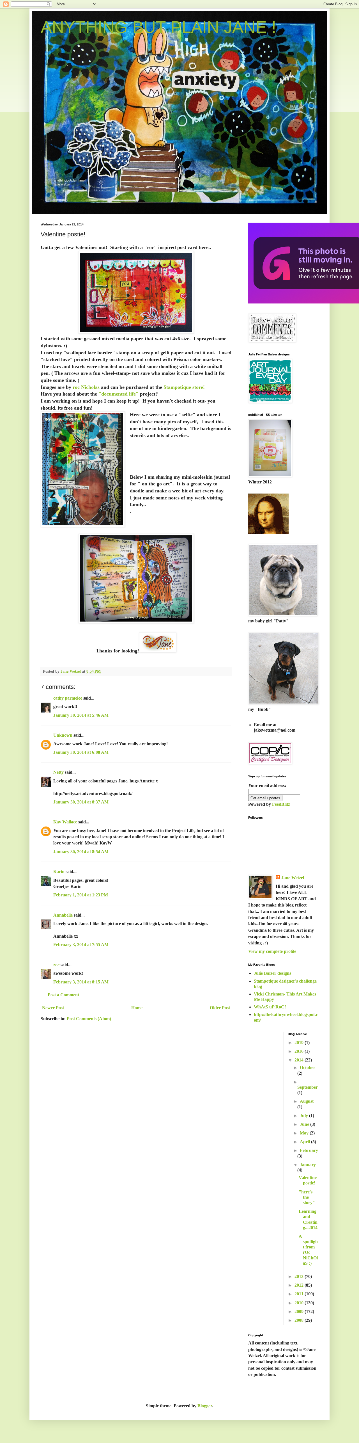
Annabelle (63, 915)
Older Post (220, 1007)
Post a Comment (63, 994)
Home (136, 1007)
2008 (299, 1320)
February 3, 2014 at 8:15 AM (81, 981)
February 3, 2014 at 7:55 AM (81, 944)
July (304, 1115)
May (305, 1133)
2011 (299, 1293)
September (307, 1087)
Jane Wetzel (292, 877)
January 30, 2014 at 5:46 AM (81, 715)
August (307, 1101)
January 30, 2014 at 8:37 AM (81, 802)
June (305, 1124)
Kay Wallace (65, 821)
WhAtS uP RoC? (270, 1006)
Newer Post (53, 1007)
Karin (59, 871)
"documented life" (118, 394)
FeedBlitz (281, 804)
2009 (299, 1311)
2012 (299, 1285)
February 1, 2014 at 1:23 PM (80, 894)
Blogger (204, 1405)
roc (56, 964)
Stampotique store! (184, 387)
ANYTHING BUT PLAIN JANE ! (158, 27)
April (305, 1141)
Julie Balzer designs (272, 973)
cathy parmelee (67, 698)
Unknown (62, 735)
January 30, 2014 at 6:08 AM (81, 752)
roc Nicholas (85, 387)
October (307, 1067)
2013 (299, 1276)
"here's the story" (307, 1197)
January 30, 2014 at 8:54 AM (81, 851)
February (309, 1150)
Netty (58, 772)
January (308, 1164)
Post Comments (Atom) (89, 1018)
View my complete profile (272, 951)
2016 (299, 1051)
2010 (299, 1302)
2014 (299, 1060)
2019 (299, 1042)
